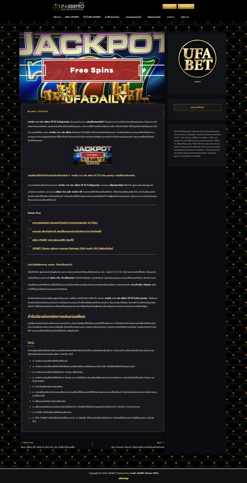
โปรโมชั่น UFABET (92, 17)
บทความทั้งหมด (197, 107)
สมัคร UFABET (72, 17)
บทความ (185, 17)
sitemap (124, 478)
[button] (113, 17)
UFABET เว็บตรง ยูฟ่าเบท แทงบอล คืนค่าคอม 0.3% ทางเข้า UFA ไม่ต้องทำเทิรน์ (72, 248)
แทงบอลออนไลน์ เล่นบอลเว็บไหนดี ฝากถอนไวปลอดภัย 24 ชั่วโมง (65, 223)
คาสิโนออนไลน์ (112, 17)
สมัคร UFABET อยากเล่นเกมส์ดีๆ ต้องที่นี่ (53, 240)
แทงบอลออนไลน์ (133, 17)
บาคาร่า (170, 17)
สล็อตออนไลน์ (154, 17)
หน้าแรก (57, 17)
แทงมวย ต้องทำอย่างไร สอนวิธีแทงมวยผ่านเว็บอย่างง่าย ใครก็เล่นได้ (66, 231)
